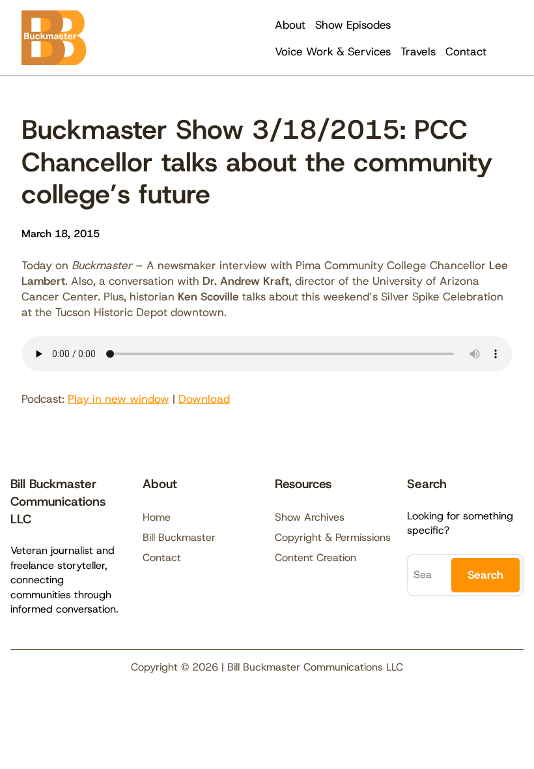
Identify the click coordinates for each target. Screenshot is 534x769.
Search (485, 575)
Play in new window (118, 399)
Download (204, 399)
